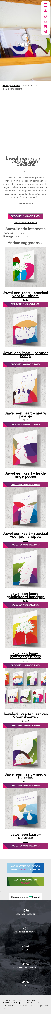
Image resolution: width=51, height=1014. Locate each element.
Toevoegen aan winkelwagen (25, 216)
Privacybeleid (25, 1005)
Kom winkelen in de (25, 881)
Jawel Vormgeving (12, 1000)
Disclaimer (8, 1005)
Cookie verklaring (32, 1003)
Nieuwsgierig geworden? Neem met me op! (25, 868)
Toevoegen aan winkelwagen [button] (25, 304)
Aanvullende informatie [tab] (25, 222)
